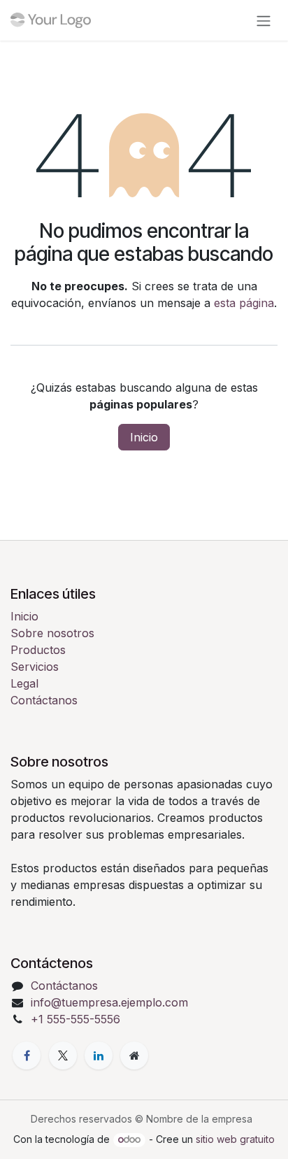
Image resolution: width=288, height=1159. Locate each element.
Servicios (34, 667)
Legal (24, 683)
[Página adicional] (134, 1055)
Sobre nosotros (52, 633)
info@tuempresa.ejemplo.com (109, 1002)
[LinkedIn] (99, 1055)
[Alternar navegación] (264, 20)
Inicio (144, 437)
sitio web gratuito (235, 1139)
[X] (63, 1055)
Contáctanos (44, 700)
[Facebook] (27, 1055)
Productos (38, 650)
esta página (244, 303)
